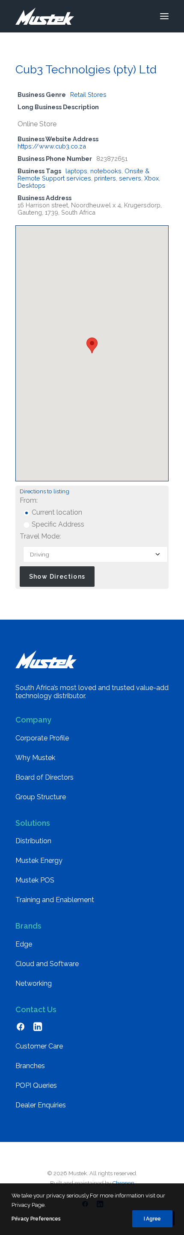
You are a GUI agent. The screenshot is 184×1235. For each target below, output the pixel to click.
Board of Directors (44, 777)
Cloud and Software (47, 964)
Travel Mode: (40, 536)
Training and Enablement (54, 900)
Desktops (31, 185)
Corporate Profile (42, 738)
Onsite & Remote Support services (83, 174)
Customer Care (39, 1046)
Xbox (151, 178)
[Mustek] (44, 16)
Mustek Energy (38, 860)
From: (29, 500)
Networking (33, 983)
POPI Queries (36, 1085)
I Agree (152, 1219)
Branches (30, 1066)
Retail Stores (88, 94)
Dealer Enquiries (40, 1105)
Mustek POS (34, 880)
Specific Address (57, 524)
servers (130, 178)
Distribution (33, 841)
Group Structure (40, 797)
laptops (76, 171)
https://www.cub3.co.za (52, 146)
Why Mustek (35, 758)
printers (105, 178)
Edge (23, 944)
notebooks (106, 171)
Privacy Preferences (36, 1219)
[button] (164, 16)
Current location (56, 512)
